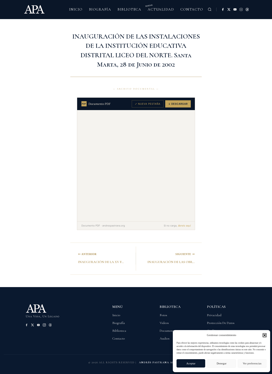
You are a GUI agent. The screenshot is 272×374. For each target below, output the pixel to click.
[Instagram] (241, 9)
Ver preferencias (252, 363)
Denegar (221, 363)
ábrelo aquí (184, 225)
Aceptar (190, 363)
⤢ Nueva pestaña (147, 103)
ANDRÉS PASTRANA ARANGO (161, 362)
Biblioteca (129, 9)
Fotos (163, 315)
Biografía (100, 9)
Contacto (191, 9)
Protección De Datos (220, 323)
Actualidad (161, 9)
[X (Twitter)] (229, 9)
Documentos (168, 331)
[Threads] (247, 9)
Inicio (76, 9)
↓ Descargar (178, 103)
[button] (264, 335)
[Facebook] (222, 9)
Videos (164, 323)
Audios (164, 338)
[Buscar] (210, 9)
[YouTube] (235, 9)
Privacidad (214, 315)
